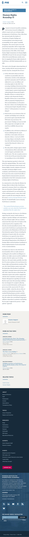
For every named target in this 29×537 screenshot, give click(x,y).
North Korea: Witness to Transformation (10, 10)
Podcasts (4, 429)
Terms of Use (12, 534)
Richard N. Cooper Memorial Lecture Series (12, 457)
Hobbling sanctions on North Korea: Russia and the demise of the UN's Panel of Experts (14, 365)
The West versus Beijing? (10, 351)
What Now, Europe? (7, 461)
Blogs (3, 422)
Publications (5, 424)
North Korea (6, 382)
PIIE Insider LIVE (6, 455)
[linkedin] (8, 504)
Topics (4, 410)
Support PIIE (7, 467)
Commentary (5, 426)
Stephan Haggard (7, 21)
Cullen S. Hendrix (7, 353)
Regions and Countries (7, 415)
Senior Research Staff (7, 443)
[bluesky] (4, 508)
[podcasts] (18, 504)
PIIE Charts (5, 433)
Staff (3, 396)
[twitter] (4, 504)
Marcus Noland (6, 341)
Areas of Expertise (6, 412)
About (4, 392)
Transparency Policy (7, 405)
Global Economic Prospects (8, 453)
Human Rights (6, 385)
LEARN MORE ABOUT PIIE (8, 490)
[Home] (5, 2)
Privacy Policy (6, 534)
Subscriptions (5, 403)
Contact (4, 400)
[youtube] (13, 504)
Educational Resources (7, 435)
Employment (5, 398)
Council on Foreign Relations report (17, 197)
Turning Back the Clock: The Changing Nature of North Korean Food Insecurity (14, 339)
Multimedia (5, 431)
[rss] (22, 504)
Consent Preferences (8, 498)
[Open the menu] (26, 2)
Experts (5, 440)
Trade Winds (5, 459)
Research (5, 420)
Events (4, 450)
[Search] (22, 2)
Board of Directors (6, 394)
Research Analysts (6, 445)
